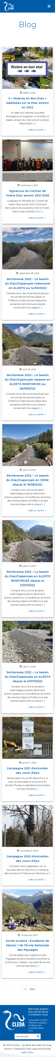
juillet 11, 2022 (29, 666)
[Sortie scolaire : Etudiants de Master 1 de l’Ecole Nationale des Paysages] (27, 910)
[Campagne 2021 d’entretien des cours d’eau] (27, 737)
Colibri (30, 1052)
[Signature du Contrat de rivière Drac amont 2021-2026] (27, 160)
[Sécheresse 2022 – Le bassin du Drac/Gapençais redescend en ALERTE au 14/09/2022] (27, 248)
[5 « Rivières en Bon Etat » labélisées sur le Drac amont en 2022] (27, 67)
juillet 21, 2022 (29, 566)
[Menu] (49, 6)
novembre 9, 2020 (29, 851)
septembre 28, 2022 (29, 273)
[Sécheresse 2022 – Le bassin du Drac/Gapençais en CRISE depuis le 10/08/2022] (27, 445)
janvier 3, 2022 (29, 762)
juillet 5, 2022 (29, 93)
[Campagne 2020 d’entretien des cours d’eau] (27, 825)
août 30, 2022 (29, 369)
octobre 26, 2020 (29, 935)
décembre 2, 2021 (29, 185)
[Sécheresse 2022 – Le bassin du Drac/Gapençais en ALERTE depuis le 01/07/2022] (27, 641)
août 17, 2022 (29, 470)
